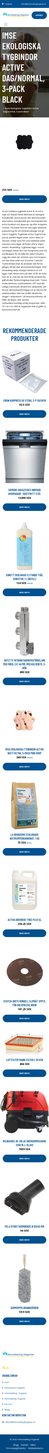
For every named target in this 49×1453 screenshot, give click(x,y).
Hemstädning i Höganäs (15, 1393)
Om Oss (8, 1404)
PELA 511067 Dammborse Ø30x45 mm (24, 1226)
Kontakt (24, 1444)
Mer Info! (24, 199)
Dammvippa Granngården (25, 1307)
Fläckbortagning (21, 174)
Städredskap (33, 170)
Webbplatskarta (35, 1448)
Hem (6, 1382)
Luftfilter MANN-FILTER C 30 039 (24, 1060)
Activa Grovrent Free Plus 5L (24, 919)
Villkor (33, 1444)
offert (39, 15)
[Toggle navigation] (5, 24)
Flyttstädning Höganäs (15, 1398)
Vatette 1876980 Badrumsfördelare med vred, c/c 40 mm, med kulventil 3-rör (24, 664)
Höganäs (8, 4)
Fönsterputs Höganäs (14, 1387)
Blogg (7, 1409)
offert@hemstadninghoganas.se (33, 4)
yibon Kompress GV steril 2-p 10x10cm (24, 400)
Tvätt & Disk (20, 170)
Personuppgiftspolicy (16, 1448)
